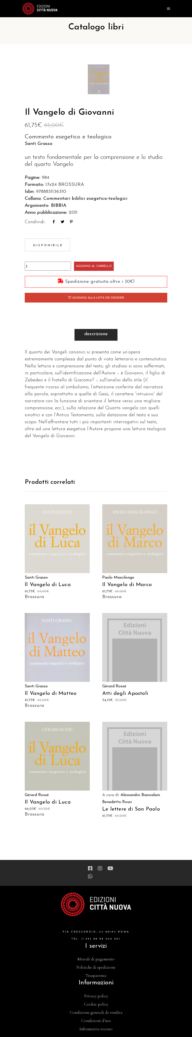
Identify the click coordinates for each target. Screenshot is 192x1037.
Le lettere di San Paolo (131, 809)
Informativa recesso (96, 1029)
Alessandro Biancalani (140, 795)
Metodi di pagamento (96, 959)
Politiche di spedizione (96, 967)
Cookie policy (96, 1004)
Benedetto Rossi (117, 802)
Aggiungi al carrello (94, 266)
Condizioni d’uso (96, 1020)
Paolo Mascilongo (118, 578)
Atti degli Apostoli (125, 693)
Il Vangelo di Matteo (50, 693)
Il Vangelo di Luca (48, 584)
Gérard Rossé (114, 686)
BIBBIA (58, 205)
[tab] (96, 335)
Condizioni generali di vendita (96, 1012)
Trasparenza (96, 975)
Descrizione (96, 334)
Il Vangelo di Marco (127, 584)
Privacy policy (96, 996)
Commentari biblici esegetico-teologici (85, 198)
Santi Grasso (38, 143)
